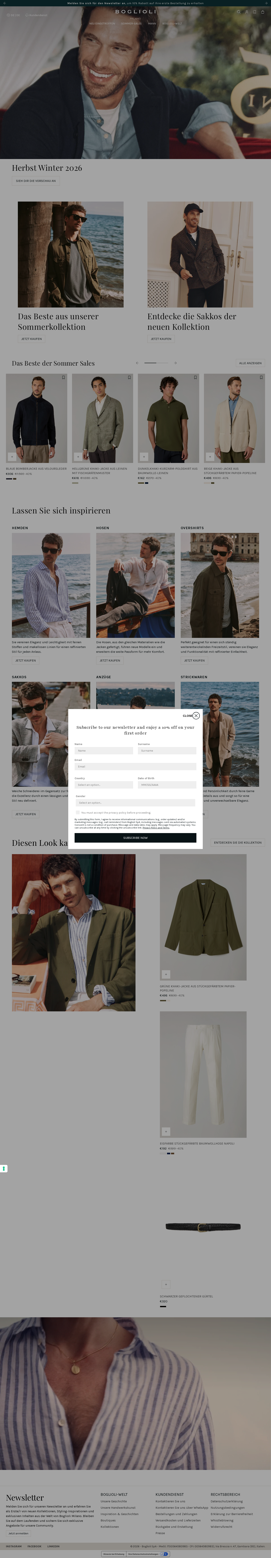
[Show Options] (129, 784)
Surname (144, 744)
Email (78, 760)
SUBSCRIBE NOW (135, 838)
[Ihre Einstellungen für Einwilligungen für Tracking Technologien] (4, 1168)
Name (78, 744)
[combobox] (102, 784)
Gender (81, 796)
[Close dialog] (196, 715)
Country (80, 778)
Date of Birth (146, 778)
